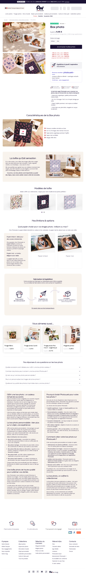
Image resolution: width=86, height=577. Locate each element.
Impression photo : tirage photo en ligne (19, 20)
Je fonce (67, 2)
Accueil (5, 20)
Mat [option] (58, 41)
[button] (42, 212)
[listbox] (66, 41)
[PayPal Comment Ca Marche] (74, 533)
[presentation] (80, 204)
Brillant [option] (53, 41)
